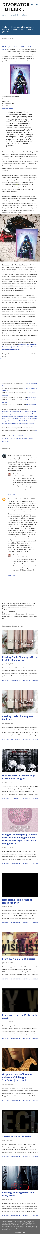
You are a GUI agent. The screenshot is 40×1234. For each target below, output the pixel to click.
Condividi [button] (5, 441)
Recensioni (14, 15)
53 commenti (15, 979)
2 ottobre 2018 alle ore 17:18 (24, 476)
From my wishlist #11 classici (18, 958)
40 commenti (15, 923)
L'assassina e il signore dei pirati (27, 344)
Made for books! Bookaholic (10, 418)
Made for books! (31, 397)
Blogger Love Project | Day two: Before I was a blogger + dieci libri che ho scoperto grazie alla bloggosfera (19, 839)
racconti (19, 438)
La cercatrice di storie (30, 411)
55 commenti (15, 1156)
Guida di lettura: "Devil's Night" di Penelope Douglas (19, 777)
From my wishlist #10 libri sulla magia (19, 1017)
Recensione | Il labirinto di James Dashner (17, 901)
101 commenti (15, 739)
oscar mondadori (8, 438)
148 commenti (15, 680)
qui (17, 49)
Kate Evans (17, 474)
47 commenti (15, 863)
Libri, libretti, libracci (17, 416)
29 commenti (15, 1100)
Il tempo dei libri (31, 404)
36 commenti (15, 1038)
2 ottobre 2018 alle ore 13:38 (22, 455)
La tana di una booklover (20, 414)
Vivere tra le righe (7, 414)
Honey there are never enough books (12, 411)
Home (4, 15)
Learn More (17, 1232)
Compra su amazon (7, 108)
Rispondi (11, 494)
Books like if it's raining (30, 416)
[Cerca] (32, 3)
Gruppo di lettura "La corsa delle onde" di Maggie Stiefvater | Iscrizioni (17, 1077)
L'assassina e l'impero (13, 349)
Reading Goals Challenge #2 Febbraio (17, 718)
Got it (25, 1232)
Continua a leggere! (30, 680)
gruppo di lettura (16, 436)
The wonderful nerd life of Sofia (17, 421)
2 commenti (15, 798)
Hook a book (29, 421)
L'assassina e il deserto (23, 347)
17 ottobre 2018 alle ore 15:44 (24, 557)
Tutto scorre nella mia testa (26, 423)
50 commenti (15, 1216)
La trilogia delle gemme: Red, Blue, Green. (18, 1194)
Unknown (11, 499)
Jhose (9, 455)
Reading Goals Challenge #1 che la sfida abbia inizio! (20, 659)
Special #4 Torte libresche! (17, 1136)
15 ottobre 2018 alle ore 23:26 (25, 499)
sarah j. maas (28, 438)
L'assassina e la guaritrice (9, 347)
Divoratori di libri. (16, 6)
